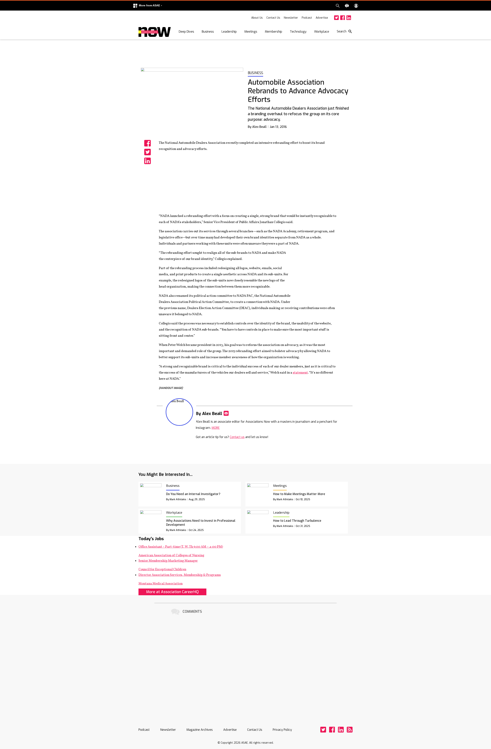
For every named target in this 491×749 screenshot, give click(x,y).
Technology (298, 32)
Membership (273, 32)
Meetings (250, 32)
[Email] (226, 413)
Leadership (229, 32)
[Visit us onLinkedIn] (348, 17)
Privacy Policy (282, 730)
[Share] (147, 143)
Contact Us (273, 18)
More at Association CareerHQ (172, 591)
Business (208, 32)
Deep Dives (186, 32)
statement (300, 372)
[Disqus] (245, 664)
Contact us (237, 437)
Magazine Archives (199, 730)
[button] (147, 6)
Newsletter (291, 18)
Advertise (322, 18)
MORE (216, 428)
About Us (257, 18)
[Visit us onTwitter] (336, 17)
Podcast (307, 18)
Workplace (321, 32)
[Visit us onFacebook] (342, 17)
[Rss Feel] (350, 729)
